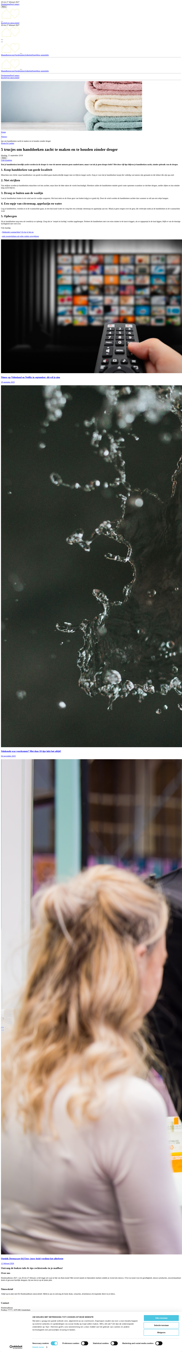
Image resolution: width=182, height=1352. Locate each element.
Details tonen (38, 1347)
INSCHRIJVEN (7, 1298)
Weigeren (161, 1332)
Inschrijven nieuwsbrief (10, 23)
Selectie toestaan (161, 1325)
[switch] (84, 1343)
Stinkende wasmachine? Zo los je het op (18, 232)
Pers (11, 4)
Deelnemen (5, 4)
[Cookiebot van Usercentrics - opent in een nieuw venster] (16, 1347)
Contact (16, 4)
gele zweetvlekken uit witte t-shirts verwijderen (20, 236)
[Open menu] (2, 41)
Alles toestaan (161, 1318)
